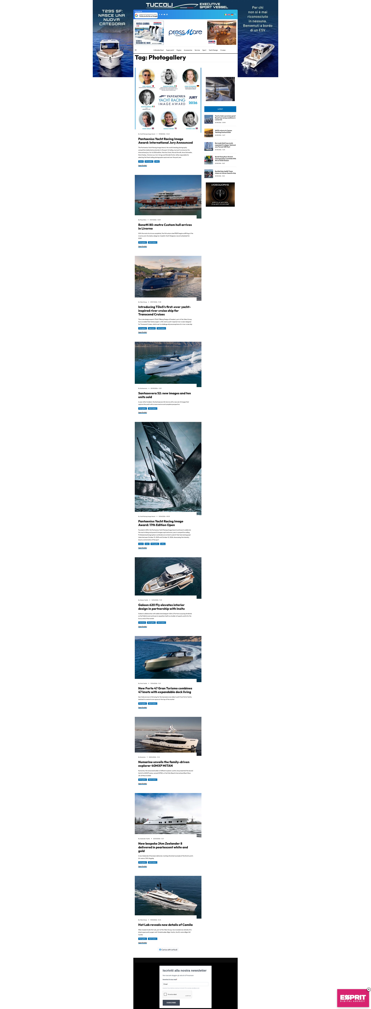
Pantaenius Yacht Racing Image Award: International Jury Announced (165, 140)
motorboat (142, 622)
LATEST (220, 109)
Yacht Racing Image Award (147, 134)
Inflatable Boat (159, 50)
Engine (179, 50)
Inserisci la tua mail (170, 979)
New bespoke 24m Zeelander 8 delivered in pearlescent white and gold (163, 847)
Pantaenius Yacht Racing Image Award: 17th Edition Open (160, 523)
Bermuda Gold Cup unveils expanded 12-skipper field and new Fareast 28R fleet (225, 145)
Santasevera (143, 388)
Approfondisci (142, 165)
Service (197, 50)
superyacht (152, 328)
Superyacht (170, 50)
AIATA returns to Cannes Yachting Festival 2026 (223, 131)
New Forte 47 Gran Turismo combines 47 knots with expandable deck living (165, 690)
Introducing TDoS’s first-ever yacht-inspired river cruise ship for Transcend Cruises (164, 310)
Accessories (188, 50)
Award (141, 161)
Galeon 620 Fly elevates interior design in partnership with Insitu (161, 606)
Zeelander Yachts (145, 838)
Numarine (143, 757)
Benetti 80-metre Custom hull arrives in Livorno (165, 226)
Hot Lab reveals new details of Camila (165, 925)
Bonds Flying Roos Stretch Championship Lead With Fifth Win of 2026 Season (225, 158)
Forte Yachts (143, 683)
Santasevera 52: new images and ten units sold (164, 395)
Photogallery (149, 161)
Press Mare (143, 220)
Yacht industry (152, 242)
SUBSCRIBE (171, 1003)
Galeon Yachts (144, 600)
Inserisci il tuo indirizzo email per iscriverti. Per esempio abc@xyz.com (181, 988)
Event (147, 544)
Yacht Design (213, 50)
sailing (157, 161)
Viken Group (143, 302)
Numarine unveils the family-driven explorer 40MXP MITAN (163, 764)
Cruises (222, 50)
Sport (204, 50)
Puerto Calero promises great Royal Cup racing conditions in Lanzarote (225, 118)
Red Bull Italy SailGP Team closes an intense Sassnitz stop (225, 172)
